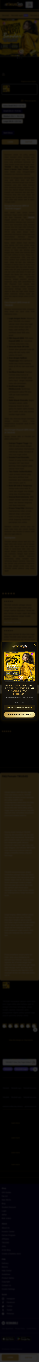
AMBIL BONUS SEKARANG (19, 715)
